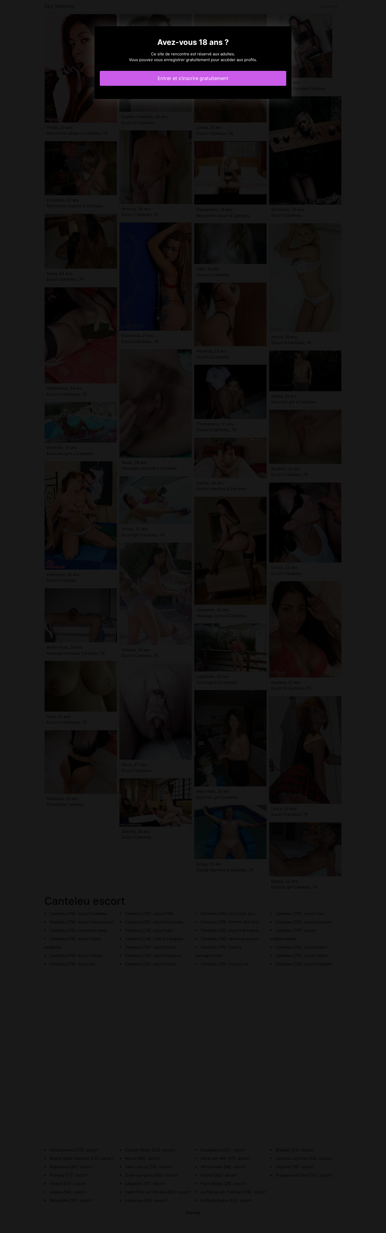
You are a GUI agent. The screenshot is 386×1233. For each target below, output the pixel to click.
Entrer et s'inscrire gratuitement (193, 78)
